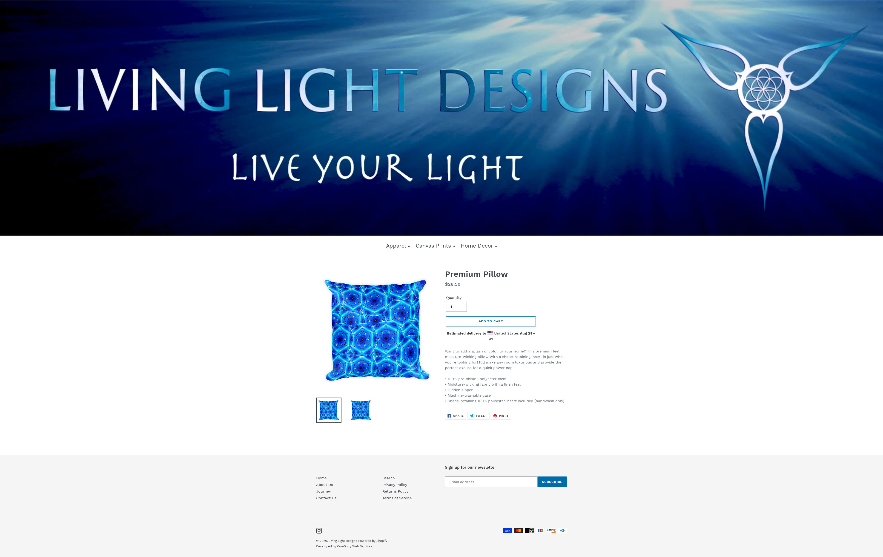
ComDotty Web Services (354, 546)
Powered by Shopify (372, 541)
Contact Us (326, 498)
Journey (323, 491)
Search (388, 478)
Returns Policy (395, 491)
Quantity (454, 297)
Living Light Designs (343, 541)
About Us (324, 484)
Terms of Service (397, 498)
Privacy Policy (394, 484)
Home (321, 478)
